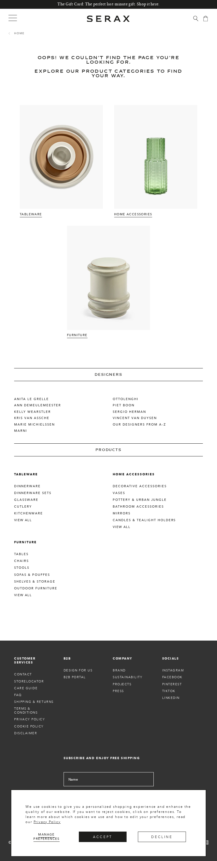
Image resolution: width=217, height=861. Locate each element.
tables (21, 554)
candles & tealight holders (144, 520)
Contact (23, 674)
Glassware (26, 499)
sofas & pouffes (32, 574)
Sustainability (128, 677)
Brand (119, 670)
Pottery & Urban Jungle (140, 499)
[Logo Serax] (108, 19)
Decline (161, 836)
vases (119, 492)
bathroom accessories (138, 506)
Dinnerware (27, 486)
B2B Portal (75, 677)
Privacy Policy (47, 822)
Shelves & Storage (34, 581)
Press (118, 690)
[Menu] (12, 18)
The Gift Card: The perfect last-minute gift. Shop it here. (108, 4)
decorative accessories (140, 486)
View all (23, 520)
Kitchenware (28, 513)
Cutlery (23, 506)
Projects (122, 684)
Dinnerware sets (32, 492)
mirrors (122, 513)
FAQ (18, 694)
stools (21, 567)
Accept (102, 836)
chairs (21, 560)
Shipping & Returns (34, 701)
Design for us (78, 670)
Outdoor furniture (35, 588)
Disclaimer (25, 733)
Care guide (26, 688)
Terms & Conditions (26, 710)
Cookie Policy (29, 726)
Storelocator (29, 681)
